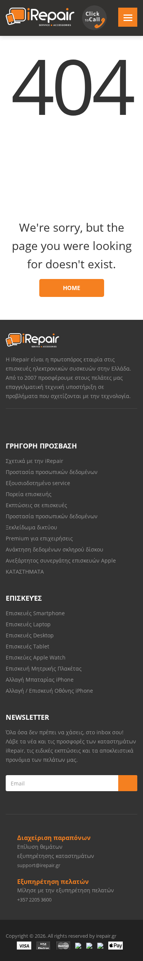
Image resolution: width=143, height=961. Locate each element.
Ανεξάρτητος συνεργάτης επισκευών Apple (61, 560)
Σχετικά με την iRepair (34, 460)
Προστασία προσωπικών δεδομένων (52, 472)
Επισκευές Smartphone (36, 613)
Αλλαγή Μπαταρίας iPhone (40, 679)
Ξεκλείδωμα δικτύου (31, 527)
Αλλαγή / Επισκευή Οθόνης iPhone (49, 690)
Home (71, 288)
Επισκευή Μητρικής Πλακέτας (44, 668)
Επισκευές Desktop (30, 635)
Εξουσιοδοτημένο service (38, 483)
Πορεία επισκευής (28, 494)
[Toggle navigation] (127, 17)
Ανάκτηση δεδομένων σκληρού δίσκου (54, 549)
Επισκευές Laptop (28, 624)
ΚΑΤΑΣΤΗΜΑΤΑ (25, 571)
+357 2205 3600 (34, 899)
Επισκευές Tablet (28, 646)
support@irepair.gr (38, 865)
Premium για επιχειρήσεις (39, 538)
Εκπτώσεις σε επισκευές (36, 505)
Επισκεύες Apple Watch (36, 657)
